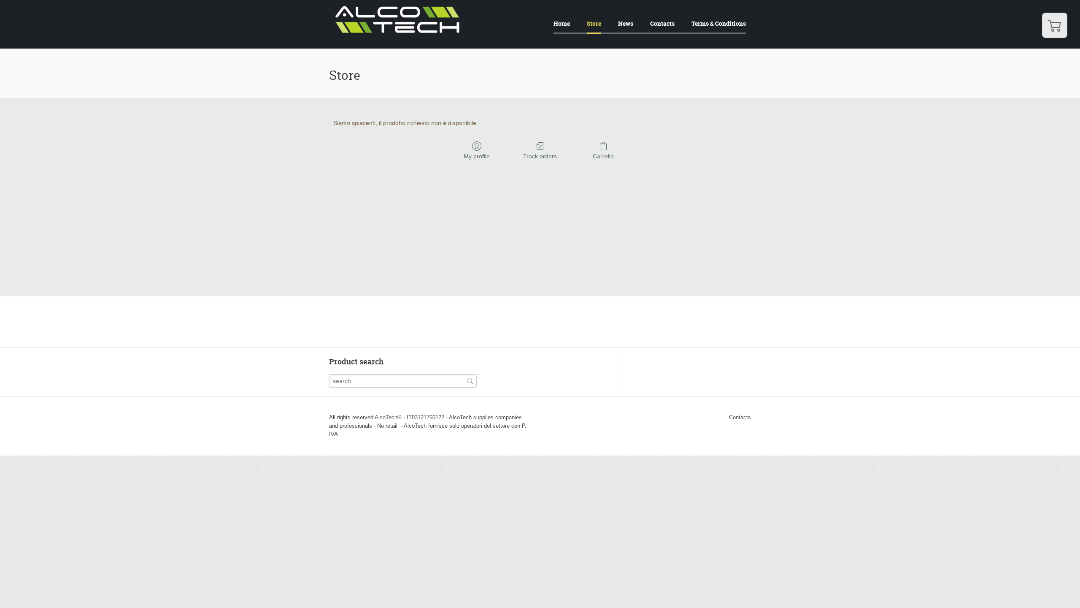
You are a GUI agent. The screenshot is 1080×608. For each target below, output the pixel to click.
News (625, 23)
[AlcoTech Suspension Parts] (397, 31)
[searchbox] (403, 381)
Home (562, 23)
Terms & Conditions (718, 23)
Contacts (662, 23)
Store (594, 23)
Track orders (540, 156)
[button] (1054, 25)
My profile (477, 156)
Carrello (603, 156)
